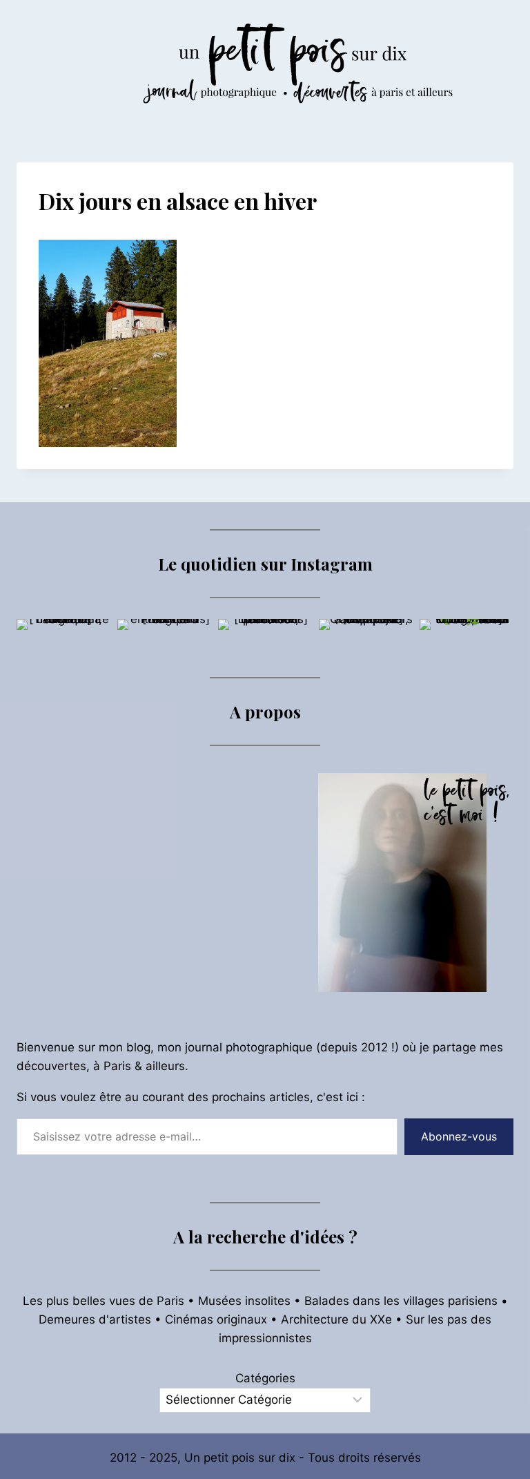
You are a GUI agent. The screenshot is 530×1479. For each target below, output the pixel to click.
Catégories (265, 1378)
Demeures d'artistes (95, 1319)
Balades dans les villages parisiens (401, 1301)
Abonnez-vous (459, 1136)
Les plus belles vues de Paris (103, 1301)
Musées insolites (244, 1301)
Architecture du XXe (336, 1319)
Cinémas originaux (216, 1319)
